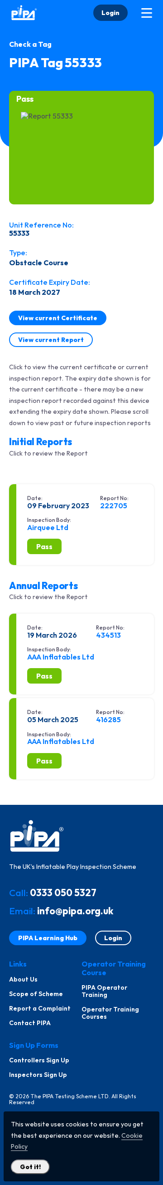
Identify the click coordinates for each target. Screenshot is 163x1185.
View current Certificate (57, 318)
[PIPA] (24, 13)
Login (110, 13)
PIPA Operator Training (104, 991)
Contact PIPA (30, 1022)
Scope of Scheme (36, 993)
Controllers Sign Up (39, 1060)
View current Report (51, 340)
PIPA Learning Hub (47, 938)
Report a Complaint (40, 1008)
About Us (23, 979)
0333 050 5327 (63, 892)
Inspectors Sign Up (38, 1074)
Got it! (30, 1167)
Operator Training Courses (110, 1013)
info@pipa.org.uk (75, 911)
